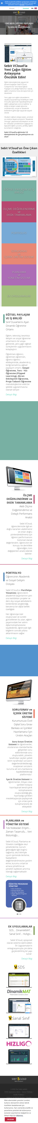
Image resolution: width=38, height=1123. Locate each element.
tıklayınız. (19, 1115)
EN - (32, 8)
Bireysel (11, 8)
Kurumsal (26, 8)
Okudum (10, 1119)
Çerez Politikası (27, 1092)
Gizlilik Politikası (18, 1095)
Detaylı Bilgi (11, 394)
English (28, 1097)
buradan (22, 5)
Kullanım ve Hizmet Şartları (16, 1097)
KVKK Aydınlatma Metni (12, 1092)
